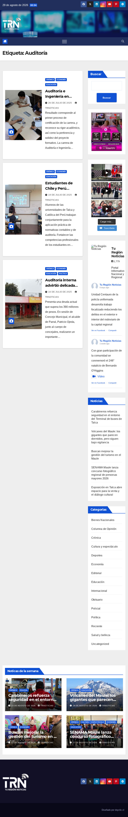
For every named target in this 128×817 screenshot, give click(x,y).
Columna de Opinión (103, 528)
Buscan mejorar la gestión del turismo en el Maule (106, 455)
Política (63, 274)
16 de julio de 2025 (60, 292)
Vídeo (101, 376)
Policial (95, 608)
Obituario (96, 599)
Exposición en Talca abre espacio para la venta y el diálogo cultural (106, 491)
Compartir (112, 330)
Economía (61, 79)
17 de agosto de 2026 (23, 743)
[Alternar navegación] (64, 41)
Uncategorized (100, 644)
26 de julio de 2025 (60, 103)
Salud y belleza (100, 635)
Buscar (96, 74)
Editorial (96, 573)
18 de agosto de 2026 (85, 706)
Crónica (50, 79)
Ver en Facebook (98, 330)
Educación (51, 84)
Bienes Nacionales (102, 520)
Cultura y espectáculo (104, 546)
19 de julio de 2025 (60, 195)
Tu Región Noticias (110, 284)
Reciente (96, 626)
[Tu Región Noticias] (99, 247)
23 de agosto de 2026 (23, 706)
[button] (123, 41)
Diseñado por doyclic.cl (113, 810)
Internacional (99, 590)
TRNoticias (46, 706)
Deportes (96, 555)
